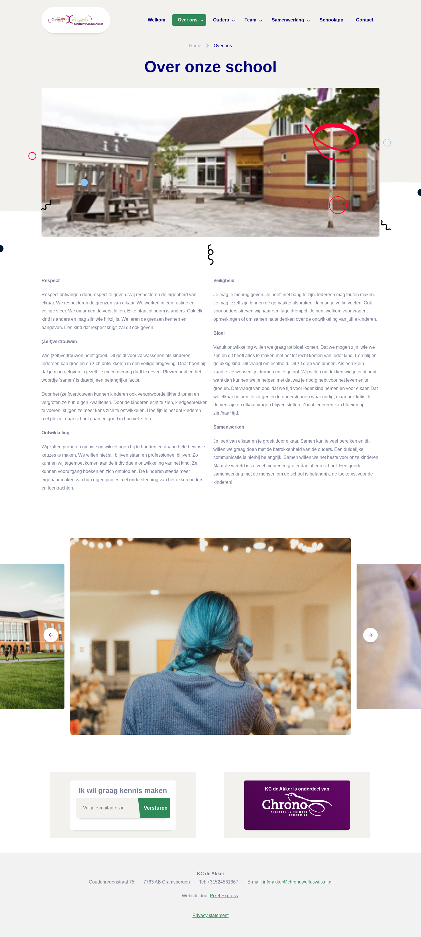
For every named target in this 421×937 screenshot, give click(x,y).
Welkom (156, 19)
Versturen (156, 808)
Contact (364, 19)
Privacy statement (210, 915)
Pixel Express (224, 895)
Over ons (188, 19)
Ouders (221, 19)
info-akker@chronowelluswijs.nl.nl (298, 881)
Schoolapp (331, 19)
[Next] (370, 636)
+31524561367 (222, 881)
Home (195, 45)
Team (250, 19)
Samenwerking (288, 19)
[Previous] (50, 636)
